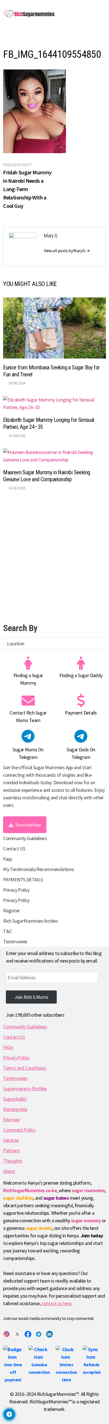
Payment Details (81, 712)
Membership (15, 1109)
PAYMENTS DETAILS (23, 879)
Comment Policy (19, 1130)
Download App (28, 825)
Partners (11, 1150)
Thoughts (12, 1161)
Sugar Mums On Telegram (28, 753)
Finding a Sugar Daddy (80, 675)
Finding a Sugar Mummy (28, 679)
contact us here (57, 1303)
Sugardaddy (15, 1099)
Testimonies (15, 941)
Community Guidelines (25, 838)
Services (11, 1140)
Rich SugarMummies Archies (30, 921)
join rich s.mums (31, 997)
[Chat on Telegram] (9, 1414)
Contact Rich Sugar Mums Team (28, 716)
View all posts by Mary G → (67, 250)
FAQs (8, 1047)
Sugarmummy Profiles (25, 1088)
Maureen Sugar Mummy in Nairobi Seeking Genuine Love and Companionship (46, 476)
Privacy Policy (16, 890)
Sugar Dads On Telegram (81, 753)
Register (11, 910)
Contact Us (14, 1037)
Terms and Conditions (24, 1068)
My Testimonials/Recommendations (38, 869)
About (9, 1171)
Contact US (14, 848)
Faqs (7, 859)
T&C (7, 931)
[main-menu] (9, 37)
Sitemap (11, 1119)
